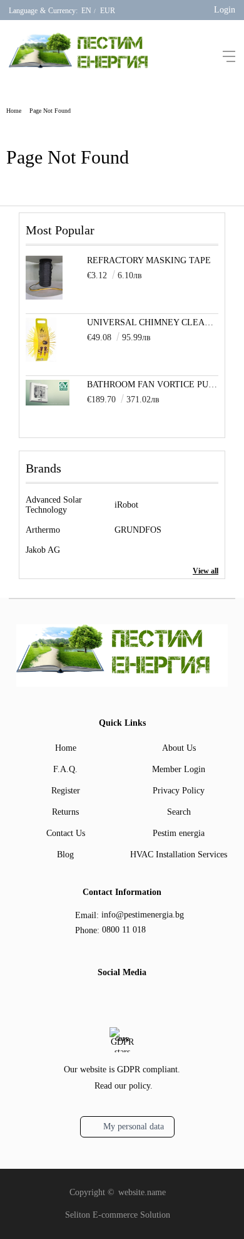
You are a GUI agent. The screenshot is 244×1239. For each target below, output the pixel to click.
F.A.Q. (65, 769)
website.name (142, 1192)
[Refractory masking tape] (44, 296)
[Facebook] (110, 1000)
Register (65, 790)
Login (224, 9)
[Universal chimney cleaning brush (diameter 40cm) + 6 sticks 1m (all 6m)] (41, 358)
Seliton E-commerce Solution (117, 1215)
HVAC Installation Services (178, 854)
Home (13, 110)
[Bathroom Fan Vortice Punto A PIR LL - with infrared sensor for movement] (47, 402)
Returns (65, 812)
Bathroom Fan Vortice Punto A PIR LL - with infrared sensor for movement (152, 384)
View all (205, 571)
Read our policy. (123, 1085)
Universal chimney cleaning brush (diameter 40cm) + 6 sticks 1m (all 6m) (152, 322)
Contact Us (65, 833)
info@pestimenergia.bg (142, 914)
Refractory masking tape (149, 260)
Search (179, 812)
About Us (179, 748)
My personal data (133, 1126)
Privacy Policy (179, 790)
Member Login (178, 769)
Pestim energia (179, 833)
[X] (130, 998)
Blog (65, 854)
